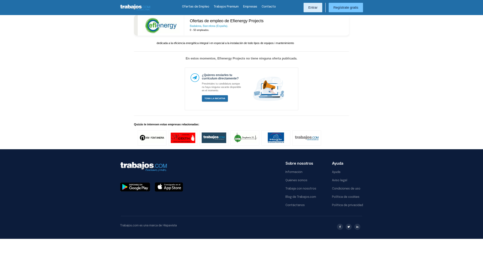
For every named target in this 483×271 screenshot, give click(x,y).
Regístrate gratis (345, 7)
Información (293, 172)
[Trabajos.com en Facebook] (340, 227)
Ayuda (336, 172)
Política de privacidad (347, 205)
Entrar (313, 7)
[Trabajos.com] (135, 10)
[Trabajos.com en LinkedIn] (357, 227)
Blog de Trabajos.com (300, 197)
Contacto (269, 6)
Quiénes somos (296, 180)
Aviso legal (339, 180)
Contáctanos (295, 205)
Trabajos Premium (226, 6)
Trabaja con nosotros (300, 188)
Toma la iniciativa (215, 98)
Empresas (250, 6)
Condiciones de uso (346, 188)
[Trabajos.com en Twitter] (349, 227)
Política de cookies (345, 197)
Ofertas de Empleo (195, 6)
